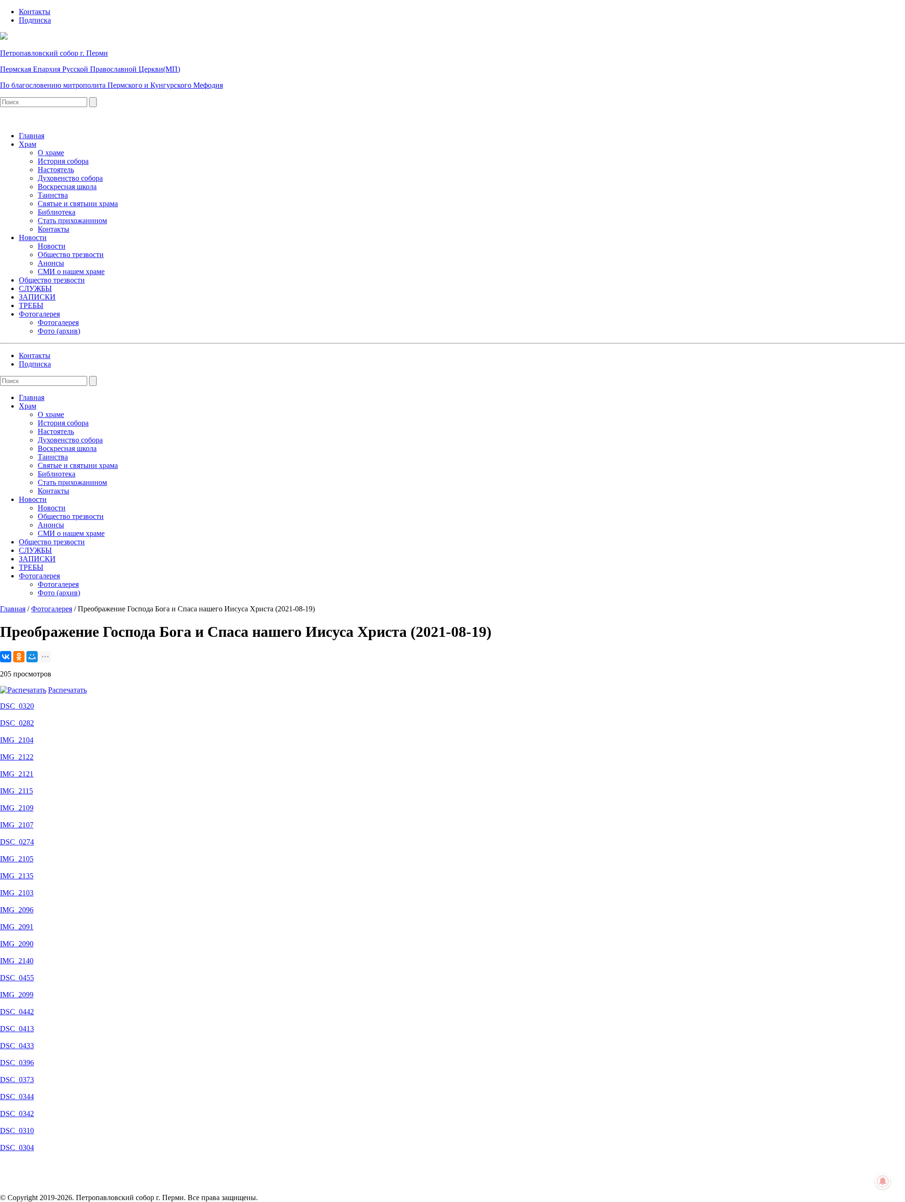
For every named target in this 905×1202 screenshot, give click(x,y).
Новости (33, 238)
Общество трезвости (71, 254)
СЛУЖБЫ (35, 288)
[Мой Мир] (32, 656)
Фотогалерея (39, 314)
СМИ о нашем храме (71, 271)
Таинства (53, 195)
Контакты (34, 12)
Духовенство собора (70, 178)
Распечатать (67, 690)
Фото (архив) (59, 331)
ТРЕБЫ (31, 305)
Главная (31, 136)
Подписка (35, 20)
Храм (27, 144)
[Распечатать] (23, 690)
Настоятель (56, 170)
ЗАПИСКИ (37, 297)
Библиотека (56, 212)
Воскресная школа (67, 187)
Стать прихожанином (72, 221)
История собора (63, 161)
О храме (51, 153)
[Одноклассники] (19, 656)
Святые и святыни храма (78, 204)
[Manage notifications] (882, 1181)
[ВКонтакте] (5, 656)
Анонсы (51, 263)
